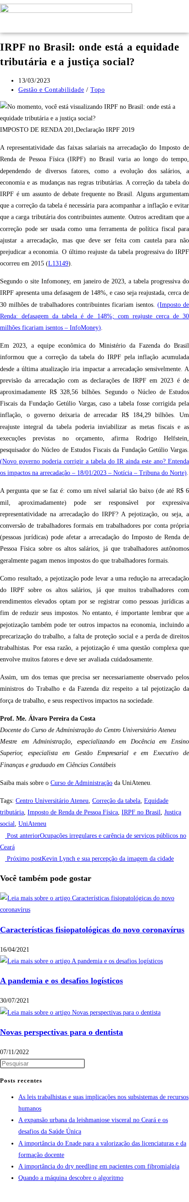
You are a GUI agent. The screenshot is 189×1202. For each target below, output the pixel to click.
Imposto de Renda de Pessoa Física (73, 812)
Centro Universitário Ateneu (52, 800)
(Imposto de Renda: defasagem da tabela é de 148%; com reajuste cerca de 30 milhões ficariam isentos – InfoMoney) (94, 316)
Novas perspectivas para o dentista (61, 1032)
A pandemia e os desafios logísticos (61, 980)
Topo (97, 89)
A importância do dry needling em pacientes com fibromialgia (98, 1166)
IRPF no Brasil (141, 812)
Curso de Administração (81, 782)
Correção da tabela (116, 800)
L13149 (58, 263)
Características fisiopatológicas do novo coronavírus (92, 929)
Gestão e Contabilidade (51, 89)
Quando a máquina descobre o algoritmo (70, 1177)
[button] (153, 16)
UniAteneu (32, 823)
